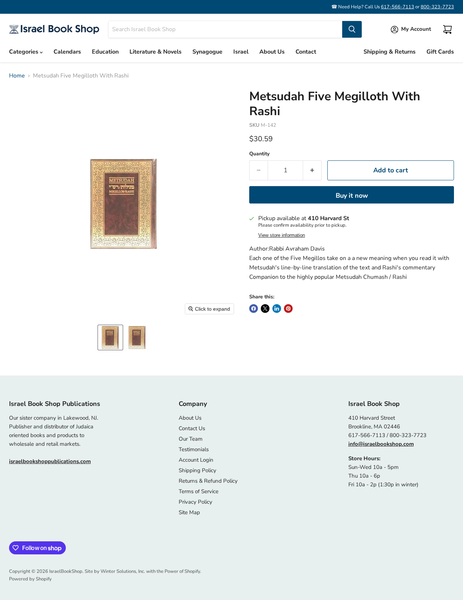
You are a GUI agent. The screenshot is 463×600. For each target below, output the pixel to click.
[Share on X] (265, 308)
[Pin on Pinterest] (288, 308)
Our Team (191, 438)
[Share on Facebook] (253, 308)
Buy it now (352, 195)
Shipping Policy (197, 470)
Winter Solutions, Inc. (123, 571)
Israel (241, 52)
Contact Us (192, 428)
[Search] (352, 29)
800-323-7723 (437, 7)
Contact (306, 52)
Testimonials (194, 449)
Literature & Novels (155, 52)
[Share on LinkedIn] (276, 308)
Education (105, 52)
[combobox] (225, 29)
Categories (24, 52)
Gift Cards (440, 52)
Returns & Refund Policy (208, 480)
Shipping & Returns (390, 52)
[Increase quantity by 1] (312, 170)
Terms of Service (198, 491)
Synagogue (207, 52)
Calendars (67, 52)
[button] (110, 337)
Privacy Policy (195, 501)
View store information (281, 235)
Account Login (196, 459)
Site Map (189, 512)
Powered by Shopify (30, 579)
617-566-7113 (397, 7)
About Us (272, 52)
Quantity (259, 154)
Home (17, 75)
